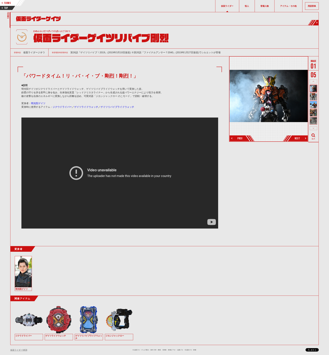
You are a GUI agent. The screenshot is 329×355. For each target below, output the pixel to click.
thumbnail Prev (313, 81)
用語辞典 (312, 6)
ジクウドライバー (62, 107)
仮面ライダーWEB (18, 350)
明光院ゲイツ (38, 103)
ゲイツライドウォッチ (86, 107)
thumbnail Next (313, 128)
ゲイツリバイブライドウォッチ (117, 107)
